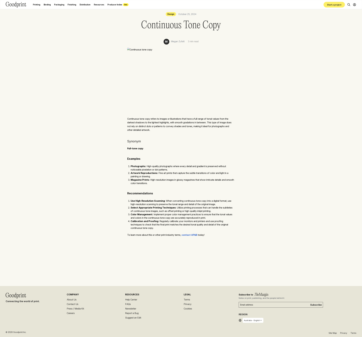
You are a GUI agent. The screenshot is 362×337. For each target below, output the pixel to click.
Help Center (131, 299)
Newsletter (130, 308)
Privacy (187, 304)
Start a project (334, 5)
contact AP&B (189, 234)
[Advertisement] (181, 260)
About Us (72, 299)
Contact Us (72, 304)
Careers (71, 313)
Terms (187, 299)
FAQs (128, 304)
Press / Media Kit (75, 308)
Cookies (188, 308)
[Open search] (349, 4)
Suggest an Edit (133, 317)
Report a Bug (132, 313)
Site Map (333, 333)
